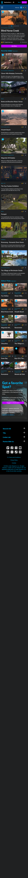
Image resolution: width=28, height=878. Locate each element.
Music (2, 98)
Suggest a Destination (13, 403)
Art (15, 356)
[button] (8, 2)
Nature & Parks (4, 356)
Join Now (14, 46)
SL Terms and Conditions (14, 457)
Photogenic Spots (5, 267)
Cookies (14, 463)
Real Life (3, 183)
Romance (3, 239)
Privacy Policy (14, 460)
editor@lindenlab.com (8, 415)
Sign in (19, 2)
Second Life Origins (4, 341)
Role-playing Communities (7, 70)
